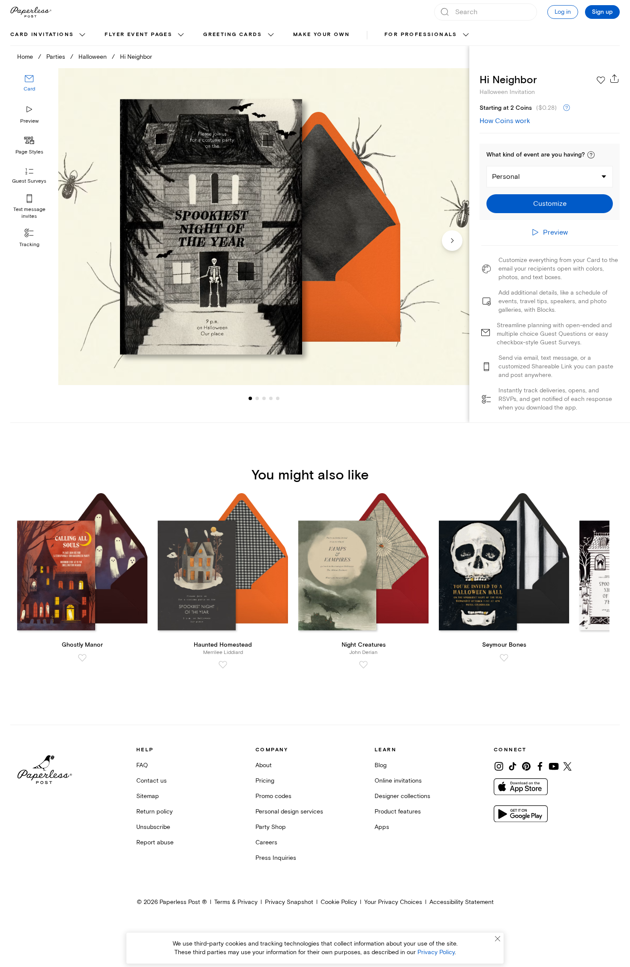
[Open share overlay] (614, 78)
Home (25, 56)
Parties (55, 56)
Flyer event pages (138, 34)
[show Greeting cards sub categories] (271, 35)
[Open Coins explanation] (566, 108)
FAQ (142, 765)
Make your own (321, 34)
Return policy (154, 811)
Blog (381, 765)
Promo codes (273, 796)
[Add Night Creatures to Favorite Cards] (363, 665)
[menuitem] (48, 35)
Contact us (151, 780)
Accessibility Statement (461, 902)
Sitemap (147, 796)
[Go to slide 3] (257, 398)
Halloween (92, 56)
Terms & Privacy (236, 902)
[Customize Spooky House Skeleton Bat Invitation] (264, 227)
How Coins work (505, 121)
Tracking (29, 244)
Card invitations (42, 34)
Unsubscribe (153, 827)
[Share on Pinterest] (526, 766)
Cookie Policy (339, 902)
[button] (591, 155)
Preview (29, 121)
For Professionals (420, 34)
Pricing (264, 780)
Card (29, 89)
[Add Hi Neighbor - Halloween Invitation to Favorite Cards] (601, 80)
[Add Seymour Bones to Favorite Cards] (504, 658)
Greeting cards (232, 34)
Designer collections (402, 796)
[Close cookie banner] (497, 939)
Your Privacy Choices (393, 902)
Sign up (602, 12)
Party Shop (270, 827)
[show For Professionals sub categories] (466, 35)
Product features (398, 811)
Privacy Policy (436, 952)
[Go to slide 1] (250, 398)
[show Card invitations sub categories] (82, 35)
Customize (550, 203)
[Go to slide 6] (277, 398)
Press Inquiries (275, 858)
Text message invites (29, 213)
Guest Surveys (29, 181)
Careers (266, 842)
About (263, 765)
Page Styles (29, 152)
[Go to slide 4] (264, 398)
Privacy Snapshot (289, 902)
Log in (563, 11)
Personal (506, 176)
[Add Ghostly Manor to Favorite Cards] (82, 658)
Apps (382, 827)
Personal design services (289, 811)
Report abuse (155, 842)
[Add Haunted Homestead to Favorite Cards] (223, 665)
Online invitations (398, 780)
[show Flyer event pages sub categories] (181, 35)
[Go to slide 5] (271, 398)
